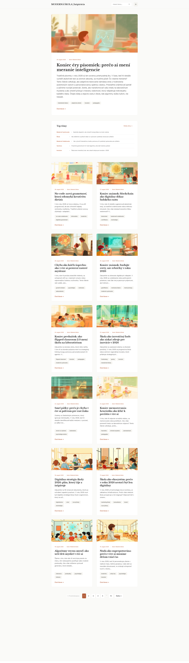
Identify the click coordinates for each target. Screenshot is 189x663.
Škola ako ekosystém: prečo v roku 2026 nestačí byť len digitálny (116, 482)
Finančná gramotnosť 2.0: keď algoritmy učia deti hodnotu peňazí (90, 146)
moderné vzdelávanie (63, 141)
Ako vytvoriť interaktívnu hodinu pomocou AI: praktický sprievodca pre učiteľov (96, 141)
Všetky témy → (128, 126)
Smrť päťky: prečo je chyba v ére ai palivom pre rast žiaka (72, 410)
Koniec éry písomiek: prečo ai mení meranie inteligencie (93, 67)
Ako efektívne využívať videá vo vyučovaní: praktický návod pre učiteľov (92, 136)
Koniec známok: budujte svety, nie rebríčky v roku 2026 (115, 268)
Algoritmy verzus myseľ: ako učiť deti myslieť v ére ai (72, 552)
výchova (59, 146)
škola (58, 136)
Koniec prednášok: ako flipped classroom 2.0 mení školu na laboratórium (71, 339)
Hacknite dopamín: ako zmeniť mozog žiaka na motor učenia (91, 132)
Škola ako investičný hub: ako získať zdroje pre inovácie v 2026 (90, 150)
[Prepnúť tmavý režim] (136, 4)
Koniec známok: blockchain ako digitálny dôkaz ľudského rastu (116, 196)
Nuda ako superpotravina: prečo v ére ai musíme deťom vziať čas (115, 553)
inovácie (59, 150)
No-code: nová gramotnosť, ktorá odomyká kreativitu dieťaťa (71, 196)
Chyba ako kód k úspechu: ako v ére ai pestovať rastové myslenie (71, 268)
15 (111, 596)
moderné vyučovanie (63, 132)
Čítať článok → (61, 109)
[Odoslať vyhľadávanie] (129, 4)
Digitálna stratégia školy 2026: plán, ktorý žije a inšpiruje (69, 482)
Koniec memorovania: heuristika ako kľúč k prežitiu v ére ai (113, 411)
